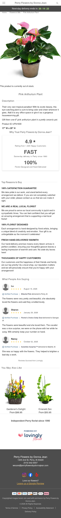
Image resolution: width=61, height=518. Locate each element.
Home (4, 12)
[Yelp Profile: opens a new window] (37, 475)
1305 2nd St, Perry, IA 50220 (31, 459)
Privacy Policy (27, 508)
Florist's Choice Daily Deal (31, 317)
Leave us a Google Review (30, 483)
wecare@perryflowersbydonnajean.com (30, 465)
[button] (55, 511)
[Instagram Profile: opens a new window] (24, 475)
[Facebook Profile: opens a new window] (30, 475)
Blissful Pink (26, 294)
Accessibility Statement (45, 508)
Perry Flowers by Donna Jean (31, 3)
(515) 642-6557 (31, 462)
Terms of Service (11, 508)
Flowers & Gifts (15, 12)
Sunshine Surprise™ (29, 346)
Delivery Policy (30, 511)
